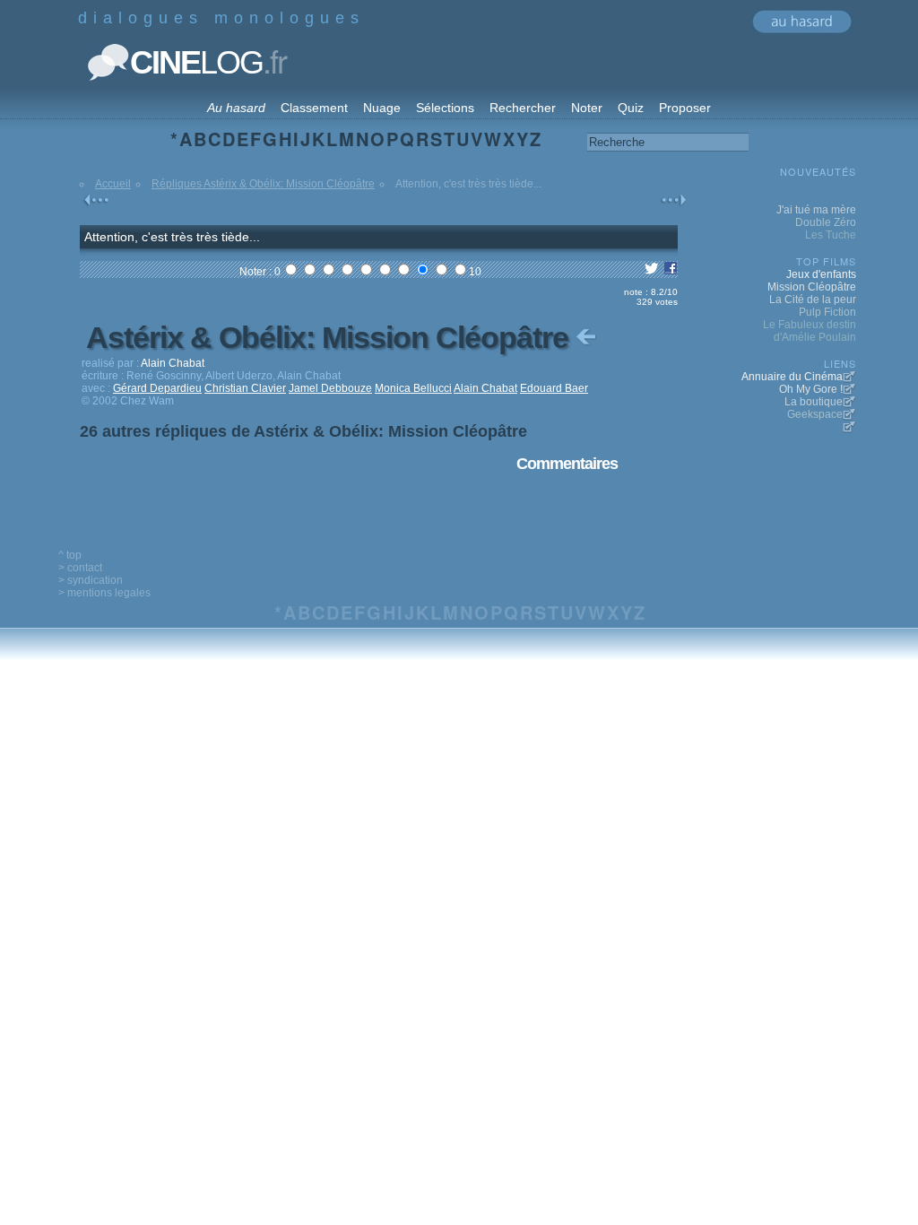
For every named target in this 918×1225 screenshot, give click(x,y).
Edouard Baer (554, 388)
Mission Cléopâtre (811, 287)
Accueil (113, 184)
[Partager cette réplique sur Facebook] (670, 271)
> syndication (90, 580)
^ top (70, 555)
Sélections (445, 107)
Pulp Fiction (827, 312)
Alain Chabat (485, 388)
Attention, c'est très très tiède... (172, 237)
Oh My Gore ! (811, 389)
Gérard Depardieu (157, 388)
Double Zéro (825, 222)
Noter (586, 107)
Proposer (685, 107)
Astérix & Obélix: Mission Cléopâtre (331, 337)
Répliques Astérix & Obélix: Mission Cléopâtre (263, 184)
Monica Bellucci (413, 388)
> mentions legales (104, 592)
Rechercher (522, 107)
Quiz (631, 107)
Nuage (382, 107)
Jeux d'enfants (821, 274)
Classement (314, 107)
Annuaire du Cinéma (792, 376)
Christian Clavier (245, 388)
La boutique (813, 401)
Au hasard (236, 107)
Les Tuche (830, 235)
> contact (80, 567)
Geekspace (815, 414)
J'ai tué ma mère (816, 210)
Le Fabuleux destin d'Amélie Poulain (809, 330)
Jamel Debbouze (330, 388)
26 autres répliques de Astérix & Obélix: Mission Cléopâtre (303, 431)
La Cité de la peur (812, 299)
